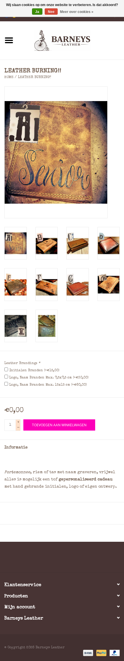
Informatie (16, 448)
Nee (51, 12)
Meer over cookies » (76, 12)
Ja (37, 12)
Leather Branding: (22, 363)
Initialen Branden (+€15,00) (34, 370)
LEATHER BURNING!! (34, 77)
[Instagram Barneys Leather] (72, 559)
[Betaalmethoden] (87, 653)
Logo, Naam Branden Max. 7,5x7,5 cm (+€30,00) (49, 378)
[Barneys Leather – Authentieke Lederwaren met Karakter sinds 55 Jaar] (71, 40)
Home (9, 77)
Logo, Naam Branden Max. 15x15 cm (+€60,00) (48, 385)
